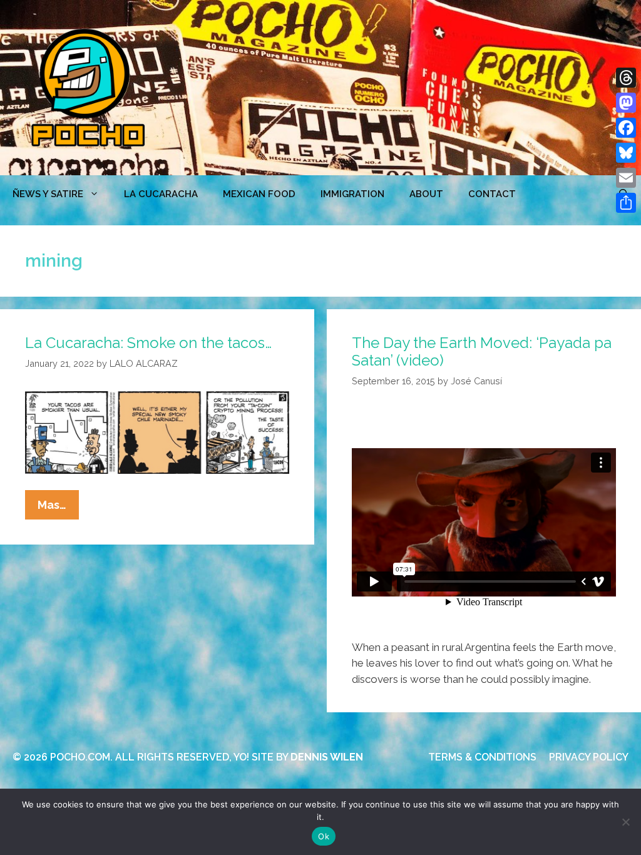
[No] (625, 822)
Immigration (352, 194)
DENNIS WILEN (326, 757)
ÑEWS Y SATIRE (48, 194)
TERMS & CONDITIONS (482, 757)
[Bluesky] (625, 152)
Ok (323, 836)
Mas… (58, 509)
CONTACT (492, 194)
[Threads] (625, 77)
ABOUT (426, 194)
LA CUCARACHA (161, 194)
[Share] (625, 202)
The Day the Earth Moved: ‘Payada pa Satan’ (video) (482, 352)
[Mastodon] (625, 102)
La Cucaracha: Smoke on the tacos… (148, 343)
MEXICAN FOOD (259, 194)
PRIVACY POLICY (588, 757)
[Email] (625, 177)
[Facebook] (625, 127)
